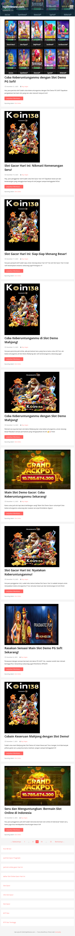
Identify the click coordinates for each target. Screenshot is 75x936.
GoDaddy (58, 932)
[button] (72, 4)
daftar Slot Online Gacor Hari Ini (14, 876)
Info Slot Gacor (8, 895)
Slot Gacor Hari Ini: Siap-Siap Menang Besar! (35, 254)
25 (51, 842)
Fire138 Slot (7, 849)
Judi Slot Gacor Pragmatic (11, 858)
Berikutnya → (59, 842)
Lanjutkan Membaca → (14, 98)
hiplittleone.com (13, 7)
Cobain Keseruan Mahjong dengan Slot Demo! (36, 736)
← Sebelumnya (16, 842)
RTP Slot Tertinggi (9, 922)
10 (41, 842)
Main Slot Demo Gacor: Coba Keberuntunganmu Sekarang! (25, 494)
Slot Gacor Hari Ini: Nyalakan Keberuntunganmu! (25, 572)
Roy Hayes (25, 86)
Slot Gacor (6, 886)
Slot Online (18, 103)
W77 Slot (6, 913)
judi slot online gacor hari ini (13, 867)
